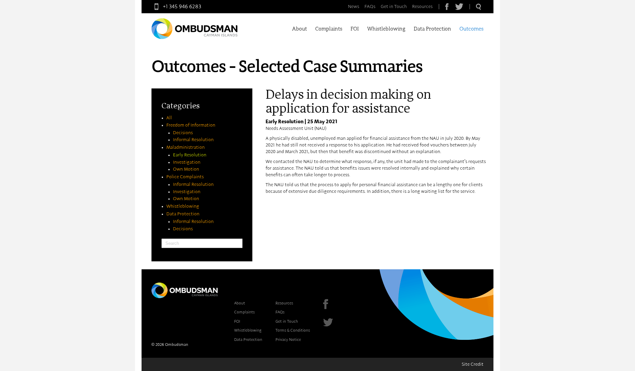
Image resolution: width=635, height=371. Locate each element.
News (353, 6)
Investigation (186, 162)
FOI (355, 28)
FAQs (369, 6)
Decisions (183, 133)
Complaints (328, 28)
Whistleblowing (386, 28)
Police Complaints (185, 177)
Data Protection (432, 28)
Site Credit (473, 364)
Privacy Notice (288, 340)
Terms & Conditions (292, 330)
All (169, 118)
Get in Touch (394, 6)
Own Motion (186, 169)
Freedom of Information (190, 125)
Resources (422, 6)
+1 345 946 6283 (182, 6)
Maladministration (185, 147)
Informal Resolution (193, 139)
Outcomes (471, 28)
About (299, 28)
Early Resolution (189, 155)
